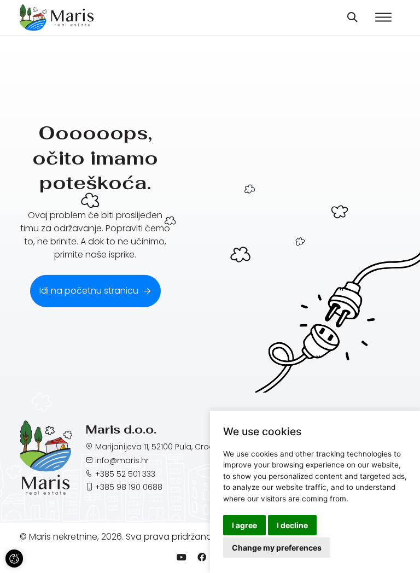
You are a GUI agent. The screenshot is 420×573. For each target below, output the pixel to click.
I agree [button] (244, 525)
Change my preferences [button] (277, 547)
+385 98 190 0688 (128, 487)
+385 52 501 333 (125, 474)
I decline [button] (292, 525)
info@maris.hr (122, 460)
